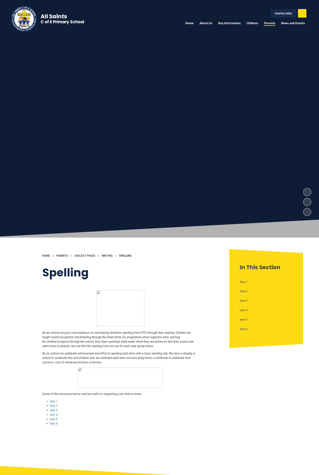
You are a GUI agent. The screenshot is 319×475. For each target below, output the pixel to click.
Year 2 (54, 406)
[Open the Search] (302, 13)
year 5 (54, 419)
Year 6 (54, 423)
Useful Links (283, 13)
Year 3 (54, 410)
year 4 (54, 414)
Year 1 (54, 401)
